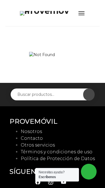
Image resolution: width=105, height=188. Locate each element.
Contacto (32, 138)
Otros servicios (38, 145)
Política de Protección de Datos (58, 158)
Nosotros (31, 131)
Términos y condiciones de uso (56, 151)
